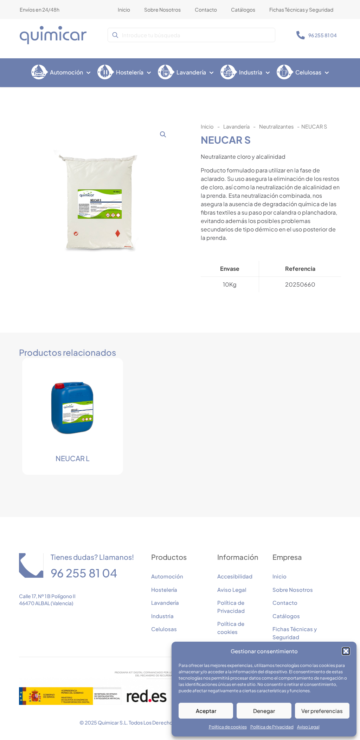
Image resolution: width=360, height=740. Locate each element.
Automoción (167, 576)
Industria (162, 616)
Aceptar (206, 710)
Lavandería (236, 126)
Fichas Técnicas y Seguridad (294, 633)
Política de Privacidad (272, 726)
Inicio (207, 126)
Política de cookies (228, 726)
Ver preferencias (322, 710)
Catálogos (286, 616)
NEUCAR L (73, 458)
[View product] (102, 378)
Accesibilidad (234, 576)
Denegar (264, 710)
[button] (345, 651)
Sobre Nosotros (292, 589)
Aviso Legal (308, 726)
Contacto (284, 602)
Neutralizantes (276, 126)
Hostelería (164, 589)
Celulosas (164, 629)
